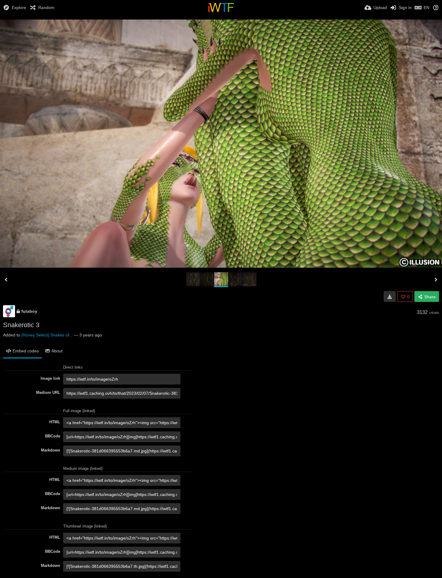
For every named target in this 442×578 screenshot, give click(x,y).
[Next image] (436, 280)
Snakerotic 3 (21, 325)
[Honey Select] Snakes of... (47, 335)
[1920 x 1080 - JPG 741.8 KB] (390, 296)
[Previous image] (6, 280)
